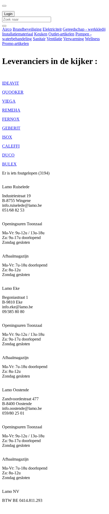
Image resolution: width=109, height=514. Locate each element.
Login (8, 14)
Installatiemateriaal (17, 34)
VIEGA (9, 101)
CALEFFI (11, 146)
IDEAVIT (10, 83)
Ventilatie (54, 38)
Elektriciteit (52, 29)
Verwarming (73, 38)
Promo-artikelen (15, 43)
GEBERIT (11, 128)
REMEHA (11, 110)
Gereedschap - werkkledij (84, 29)
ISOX (7, 137)
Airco (7, 29)
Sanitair (39, 38)
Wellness (92, 38)
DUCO (8, 155)
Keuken (40, 34)
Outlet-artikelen (61, 34)
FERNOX (11, 119)
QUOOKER (13, 92)
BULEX (9, 164)
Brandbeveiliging (27, 29)
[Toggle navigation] (4, 6)
